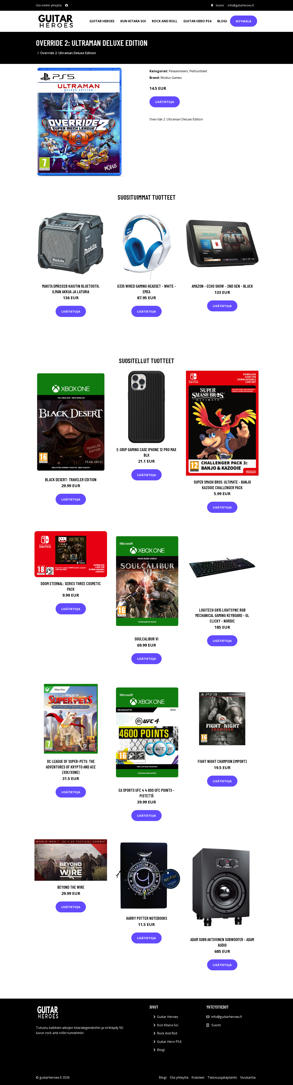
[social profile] (67, 5)
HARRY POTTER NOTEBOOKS (146, 918)
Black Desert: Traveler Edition (70, 479)
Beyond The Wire (70, 887)
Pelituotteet (198, 71)
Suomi (220, 5)
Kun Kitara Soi (133, 21)
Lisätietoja (164, 102)
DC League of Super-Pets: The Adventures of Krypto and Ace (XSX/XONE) (71, 767)
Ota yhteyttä (179, 1077)
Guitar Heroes (101, 21)
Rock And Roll (164, 21)
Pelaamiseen (178, 71)
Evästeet (198, 1077)
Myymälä (243, 21)
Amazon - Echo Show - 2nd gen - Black (222, 285)
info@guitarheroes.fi (241, 5)
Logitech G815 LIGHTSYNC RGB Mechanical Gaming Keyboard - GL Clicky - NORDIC (222, 615)
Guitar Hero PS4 (197, 21)
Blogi (222, 21)
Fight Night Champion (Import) (222, 761)
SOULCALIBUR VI (146, 638)
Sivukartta (248, 1077)
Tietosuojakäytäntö (222, 1077)
